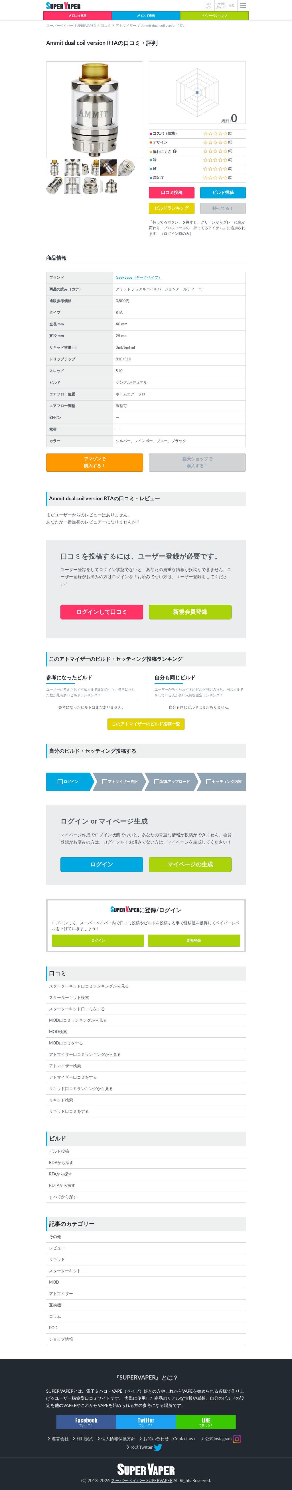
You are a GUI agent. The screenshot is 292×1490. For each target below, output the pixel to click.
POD (53, 1328)
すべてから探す (63, 1197)
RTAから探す (60, 1174)
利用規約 (85, 1439)
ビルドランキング (172, 208)
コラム (55, 1317)
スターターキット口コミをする (77, 1009)
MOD (54, 1282)
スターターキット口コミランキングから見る (89, 986)
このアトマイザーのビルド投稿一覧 (146, 724)
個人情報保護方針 (118, 1439)
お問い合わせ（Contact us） (170, 1439)
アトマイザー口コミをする (73, 1077)
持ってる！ (223, 208)
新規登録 (194, 940)
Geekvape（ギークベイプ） (139, 278)
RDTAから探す (62, 1186)
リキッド (57, 1260)
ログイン (98, 940)
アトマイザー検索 (65, 1066)
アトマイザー (126, 25)
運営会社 (60, 1439)
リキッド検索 (61, 1100)
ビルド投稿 (147, 15)
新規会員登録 (190, 612)
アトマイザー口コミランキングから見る (85, 1055)
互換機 (55, 1305)
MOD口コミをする (66, 1043)
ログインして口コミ (101, 612)
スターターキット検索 (69, 998)
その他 (55, 1237)
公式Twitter (142, 1447)
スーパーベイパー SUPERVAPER (71, 25)
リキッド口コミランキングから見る (81, 1089)
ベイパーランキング (214, 15)
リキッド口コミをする (69, 1112)
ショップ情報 (61, 1339)
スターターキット (65, 1271)
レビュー (57, 1248)
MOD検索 (58, 1032)
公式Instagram (219, 1439)
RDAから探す (61, 1163)
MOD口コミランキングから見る (78, 1021)
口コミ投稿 (79, 15)
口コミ (106, 25)
